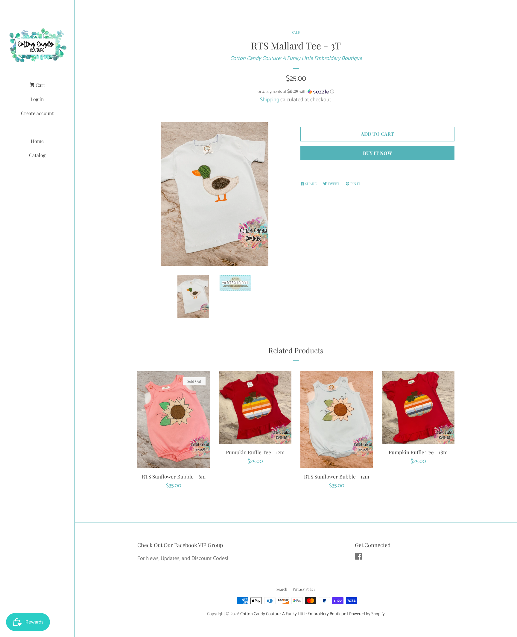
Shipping (269, 99)
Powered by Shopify (367, 614)
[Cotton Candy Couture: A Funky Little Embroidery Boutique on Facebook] (358, 557)
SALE (296, 32)
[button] (295, 91)
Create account (37, 113)
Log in (37, 99)
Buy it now (377, 153)
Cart (39, 85)
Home (37, 141)
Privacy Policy (304, 589)
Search (281, 589)
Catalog (37, 155)
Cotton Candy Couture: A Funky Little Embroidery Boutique (296, 58)
